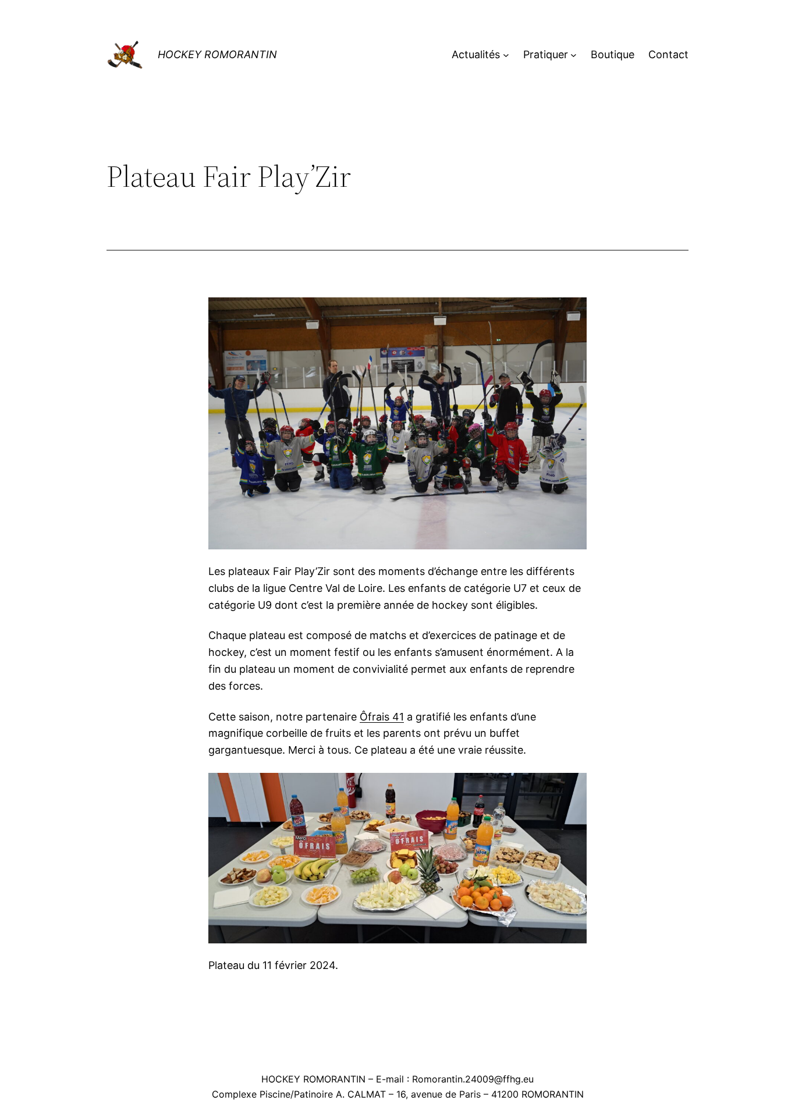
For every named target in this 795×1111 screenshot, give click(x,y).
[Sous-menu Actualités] (506, 55)
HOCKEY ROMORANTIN (217, 54)
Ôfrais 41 (382, 717)
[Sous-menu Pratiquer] (573, 55)
